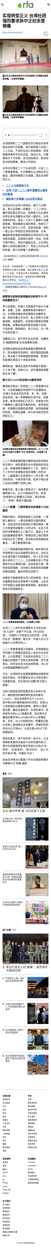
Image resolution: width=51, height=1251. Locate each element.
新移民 (30, 1127)
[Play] (6, 135)
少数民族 (6, 1134)
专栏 (4, 1137)
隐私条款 (6, 1222)
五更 (29, 1099)
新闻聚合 (31, 1172)
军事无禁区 (32, 1113)
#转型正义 (23, 280)
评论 (4, 1140)
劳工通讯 (31, 1116)
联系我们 (6, 1211)
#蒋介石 (41, 270)
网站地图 (6, 1228)
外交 (4, 1106)
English (6, 1193)
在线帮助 (6, 1208)
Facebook (32, 1166)
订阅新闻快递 (33, 1179)
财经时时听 (32, 1110)
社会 (4, 1127)
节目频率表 (32, 1176)
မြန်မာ (5, 1169)
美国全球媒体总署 (10, 1232)
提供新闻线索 (33, 1183)
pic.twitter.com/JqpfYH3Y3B (16, 283)
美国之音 (6, 1235)
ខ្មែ (3, 1179)
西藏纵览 (31, 1130)
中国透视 (31, 1137)
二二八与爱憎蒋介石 (17, 185)
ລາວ (4, 1176)
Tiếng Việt (7, 1190)
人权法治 (6, 1123)
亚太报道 (6, 1103)
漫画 (4, 1144)
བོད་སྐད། (5, 1183)
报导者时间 (32, 1103)
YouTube (31, 1162)
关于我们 (6, 1204)
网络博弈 (31, 1123)
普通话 (5, 1162)
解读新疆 (31, 1106)
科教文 (5, 1120)
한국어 (5, 1172)
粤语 (4, 1166)
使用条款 (6, 1225)
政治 (4, 1113)
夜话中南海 (32, 1134)
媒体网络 (6, 1130)
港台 (4, 1116)
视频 (4, 1151)
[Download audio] (46, 134)
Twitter (30, 1169)
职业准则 (6, 1218)
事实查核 (6, 1147)
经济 (4, 1110)
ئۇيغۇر (5, 1186)
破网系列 (6, 1215)
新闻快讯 (6, 1099)
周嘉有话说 (32, 1140)
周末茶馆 (31, 1144)
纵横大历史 (32, 1147)
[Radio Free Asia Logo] (25, 4)
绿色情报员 (32, 1120)
